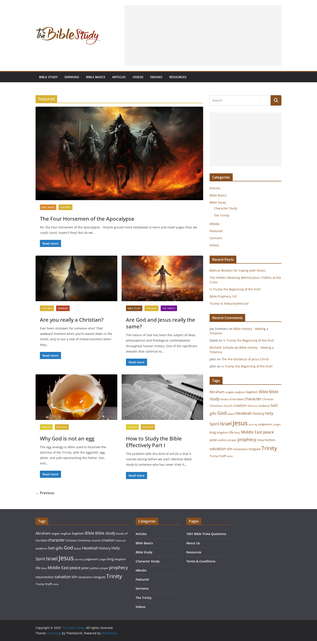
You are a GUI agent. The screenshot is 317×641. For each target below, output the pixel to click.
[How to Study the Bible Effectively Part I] (162, 397)
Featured (65, 207)
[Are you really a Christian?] (76, 278)
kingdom (222, 432)
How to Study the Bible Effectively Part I (154, 442)
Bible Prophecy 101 (223, 296)
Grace (231, 414)
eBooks (156, 77)
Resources (178, 77)
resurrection (266, 440)
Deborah (252, 405)
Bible (263, 391)
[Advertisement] (202, 35)
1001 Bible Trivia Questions (206, 534)
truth (222, 456)
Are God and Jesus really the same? (160, 323)
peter (213, 440)
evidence (264, 406)
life (231, 432)
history (258, 413)
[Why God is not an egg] (76, 397)
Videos (138, 77)
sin (229, 448)
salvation (218, 448)
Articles (119, 77)
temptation (240, 449)
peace (268, 432)
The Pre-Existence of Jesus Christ (245, 359)
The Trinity (168, 308)
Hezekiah (243, 413)
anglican (240, 392)
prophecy (246, 439)
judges (277, 424)
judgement (265, 424)
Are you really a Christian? (72, 319)
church (227, 406)
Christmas (216, 406)
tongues (255, 449)
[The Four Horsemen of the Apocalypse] (119, 153)
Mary (237, 432)
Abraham (217, 391)
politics (222, 440)
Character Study (225, 208)
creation (240, 405)
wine (230, 456)
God (221, 413)
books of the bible (231, 399)
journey (253, 424)
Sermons (71, 77)
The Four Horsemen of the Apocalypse (87, 218)
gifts (213, 413)
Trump (214, 456)
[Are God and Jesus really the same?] (162, 278)
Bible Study (48, 77)
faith (274, 405)
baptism (252, 392)
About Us (193, 543)
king (213, 432)
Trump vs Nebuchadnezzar (229, 303)
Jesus (240, 423)
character (252, 398)
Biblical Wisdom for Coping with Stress (237, 270)
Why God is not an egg (67, 438)
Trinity (269, 448)
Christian (268, 399)
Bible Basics (95, 77)
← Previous (45, 493)
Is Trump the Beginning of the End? (235, 289)
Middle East (251, 432)
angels (230, 392)
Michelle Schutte (222, 347)
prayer (232, 440)
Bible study (105, 533)
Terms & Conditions (200, 561)
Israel (226, 423)
